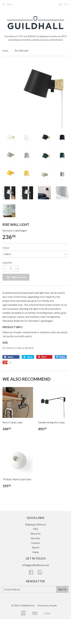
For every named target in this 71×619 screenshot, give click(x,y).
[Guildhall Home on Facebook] (31, 573)
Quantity (7, 262)
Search (35, 547)
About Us (36, 533)
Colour (5, 247)
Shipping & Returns (35, 524)
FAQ (35, 528)
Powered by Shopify (47, 605)
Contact (35, 542)
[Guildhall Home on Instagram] (39, 573)
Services (35, 538)
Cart (66, 4)
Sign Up (62, 589)
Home (5, 50)
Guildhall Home (27, 605)
